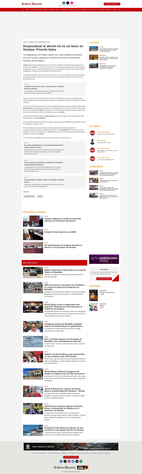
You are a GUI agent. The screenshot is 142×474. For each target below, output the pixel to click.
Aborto (40, 196)
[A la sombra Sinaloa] (92, 133)
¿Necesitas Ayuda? (71, 457)
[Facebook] (63, 2)
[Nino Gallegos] (92, 141)
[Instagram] (71, 2)
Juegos (115, 9)
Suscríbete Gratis (104, 278)
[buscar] (119, 10)
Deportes (108, 9)
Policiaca (33, 9)
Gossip (71, 9)
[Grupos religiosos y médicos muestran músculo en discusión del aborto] (33, 221)
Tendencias (83, 9)
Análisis (57, 9)
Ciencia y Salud (93, 9)
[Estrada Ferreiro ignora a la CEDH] (33, 234)
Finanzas (51, 9)
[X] (67, 2)
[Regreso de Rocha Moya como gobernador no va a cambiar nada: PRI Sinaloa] (33, 358)
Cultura (76, 9)
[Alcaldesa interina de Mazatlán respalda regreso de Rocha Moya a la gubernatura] (33, 327)
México (40, 9)
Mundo (45, 9)
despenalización (29, 196)
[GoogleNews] (72, 461)
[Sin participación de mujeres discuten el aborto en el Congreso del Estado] (33, 247)
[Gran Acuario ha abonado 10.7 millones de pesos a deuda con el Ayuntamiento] (93, 196)
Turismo (101, 9)
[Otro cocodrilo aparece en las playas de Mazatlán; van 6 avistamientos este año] (33, 342)
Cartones (64, 9)
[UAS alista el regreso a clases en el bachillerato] (93, 180)
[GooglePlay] (80, 461)
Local (27, 9)
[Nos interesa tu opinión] (71, 447)
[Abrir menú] (23, 10)
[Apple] (76, 461)
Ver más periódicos (112, 4)
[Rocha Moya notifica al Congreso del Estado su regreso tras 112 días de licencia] (33, 376)
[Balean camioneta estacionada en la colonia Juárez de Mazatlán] (33, 273)
